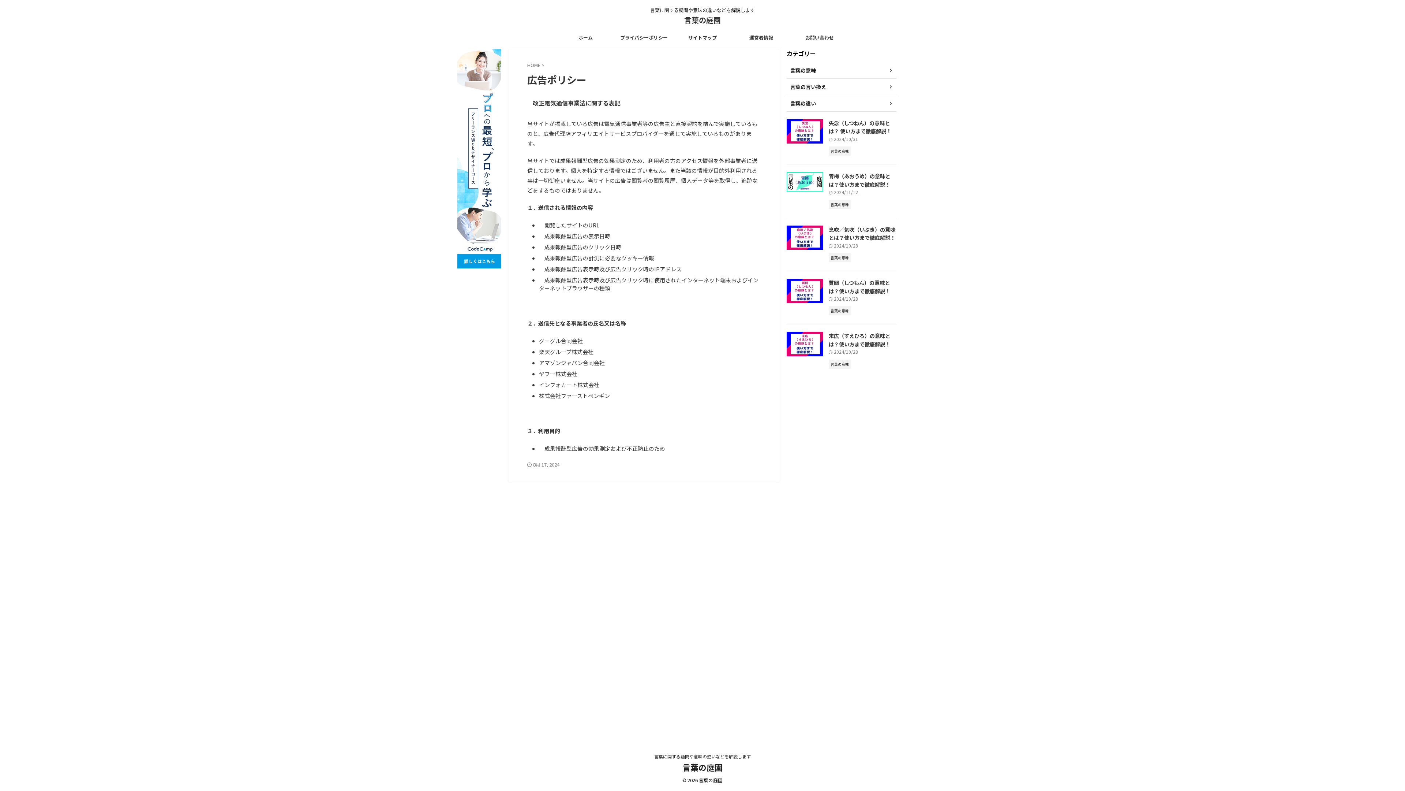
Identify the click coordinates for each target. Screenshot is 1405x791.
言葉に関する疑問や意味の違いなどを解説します (702, 756)
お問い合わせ (819, 37)
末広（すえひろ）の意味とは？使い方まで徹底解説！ (859, 340)
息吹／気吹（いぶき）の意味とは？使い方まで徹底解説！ (862, 234)
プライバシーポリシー (644, 37)
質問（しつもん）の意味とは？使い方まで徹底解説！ (859, 287)
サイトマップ (702, 37)
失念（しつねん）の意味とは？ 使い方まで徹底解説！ (860, 127)
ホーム (585, 37)
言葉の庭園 (702, 20)
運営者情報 (761, 37)
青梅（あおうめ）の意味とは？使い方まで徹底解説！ (859, 180)
